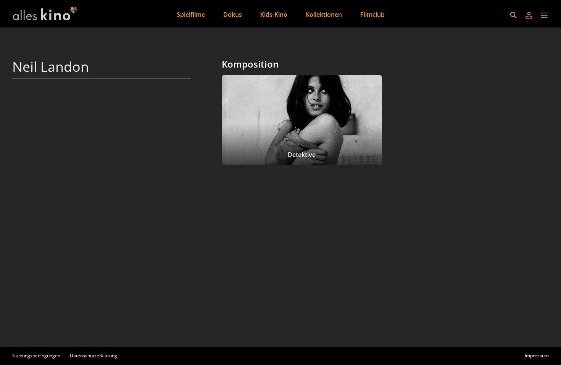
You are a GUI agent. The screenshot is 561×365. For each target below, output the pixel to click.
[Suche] (513, 15)
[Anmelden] (529, 15)
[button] (544, 15)
